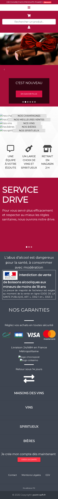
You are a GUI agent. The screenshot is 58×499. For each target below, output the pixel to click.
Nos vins (29, 123)
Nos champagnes (29, 115)
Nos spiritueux (29, 130)
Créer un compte (29, 460)
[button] (4, 70)
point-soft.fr (39, 495)
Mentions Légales (31, 475)
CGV (48, 475)
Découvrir (47, 2)
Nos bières (29, 126)
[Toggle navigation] (29, 7)
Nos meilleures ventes (29, 119)
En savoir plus (29, 94)
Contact (12, 475)
